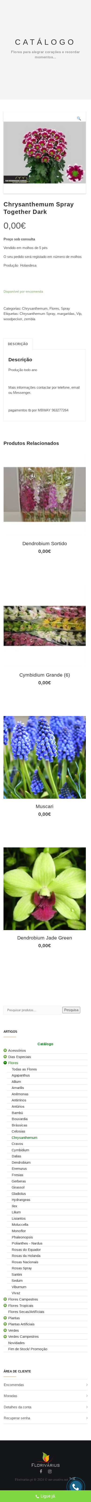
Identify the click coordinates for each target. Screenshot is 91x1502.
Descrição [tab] (18, 344)
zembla (29, 319)
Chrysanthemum (35, 308)
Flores (54, 308)
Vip (78, 314)
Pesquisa (71, 1010)
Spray (65, 308)
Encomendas (14, 1385)
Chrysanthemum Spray (37, 314)
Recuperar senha (17, 1418)
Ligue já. (48, 1496)
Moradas (10, 1396)
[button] (79, 118)
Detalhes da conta (17, 1407)
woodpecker (13, 319)
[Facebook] (40, 1472)
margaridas (65, 314)
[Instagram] (50, 1472)
